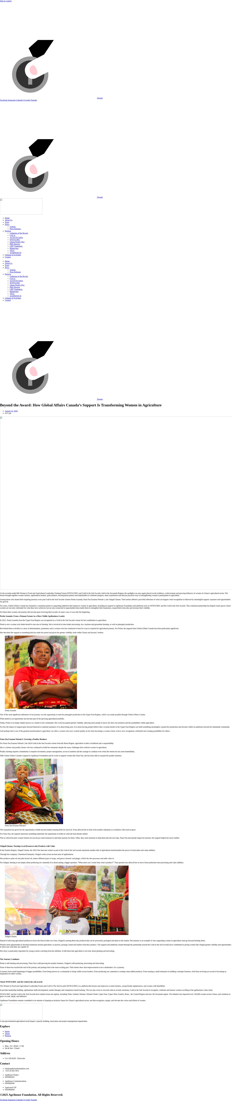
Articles (13, 227)
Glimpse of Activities (13, 255)
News (7, 224)
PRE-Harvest (15, 244)
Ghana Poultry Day (17, 242)
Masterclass (14, 248)
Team (7, 222)
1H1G (12, 251)
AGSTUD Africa (16, 237)
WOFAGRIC (15, 240)
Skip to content (5, 1)
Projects (8, 231)
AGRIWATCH (15, 253)
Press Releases (15, 229)
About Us (8, 220)
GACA (12, 235)
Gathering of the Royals (19, 233)
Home (7, 218)
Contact (8, 257)
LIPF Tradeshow (16, 246)
